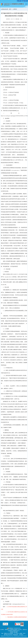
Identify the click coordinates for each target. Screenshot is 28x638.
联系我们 (12, 632)
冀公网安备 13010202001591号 (14, 628)
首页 (10, 9)
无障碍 (20, 0)
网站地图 (16, 632)
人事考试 (15, 9)
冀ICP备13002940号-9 (8, 634)
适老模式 (25, 0)
